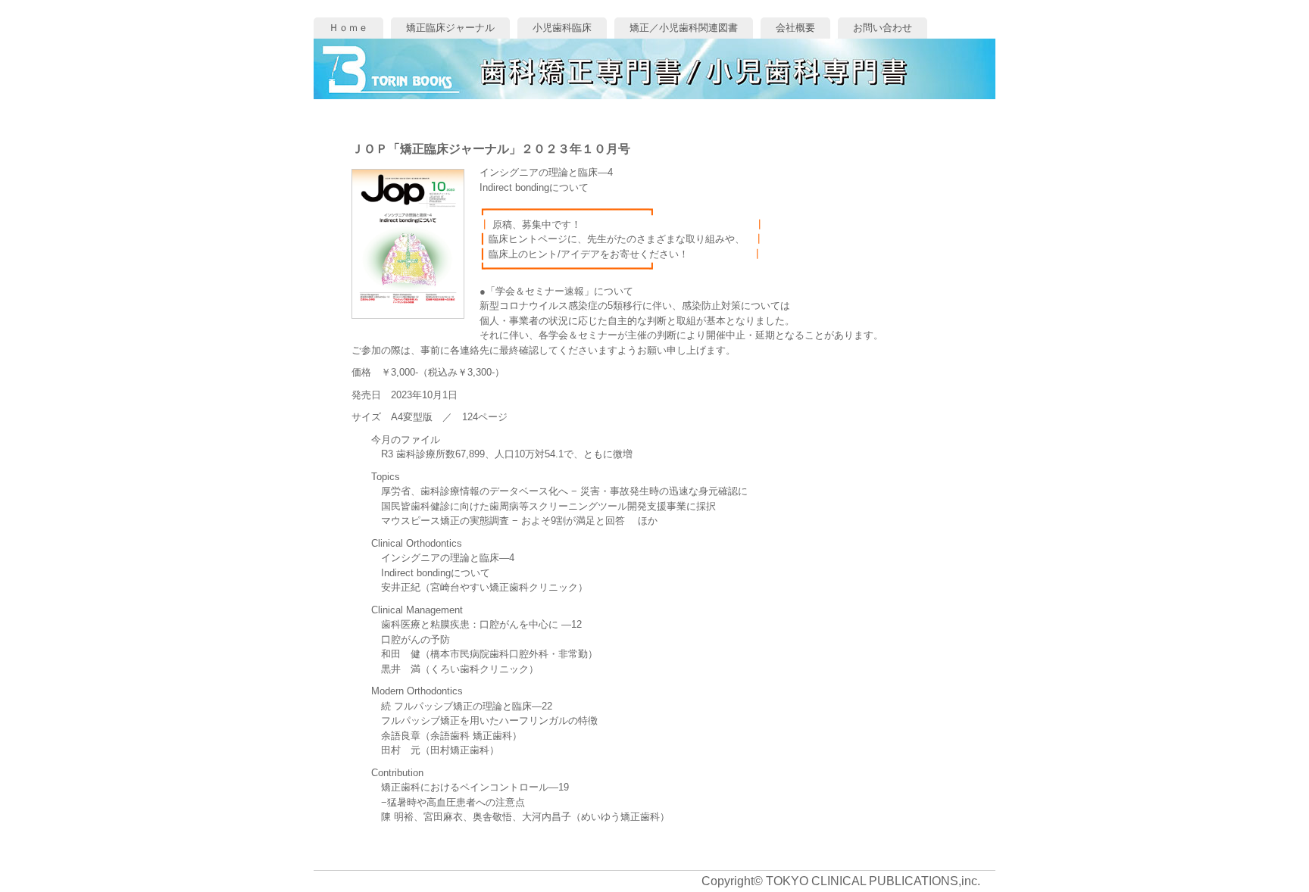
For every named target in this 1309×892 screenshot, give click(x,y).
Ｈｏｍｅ (348, 27)
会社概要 (795, 27)
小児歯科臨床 (562, 27)
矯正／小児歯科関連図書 (684, 27)
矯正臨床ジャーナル (450, 27)
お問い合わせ (882, 27)
